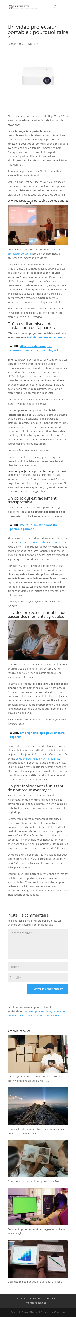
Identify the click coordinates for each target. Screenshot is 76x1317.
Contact (50, 1298)
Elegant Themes (30, 1312)
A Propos (35, 1298)
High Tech (32, 43)
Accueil (21, 1298)
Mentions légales (36, 1302)
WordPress (59, 1312)
